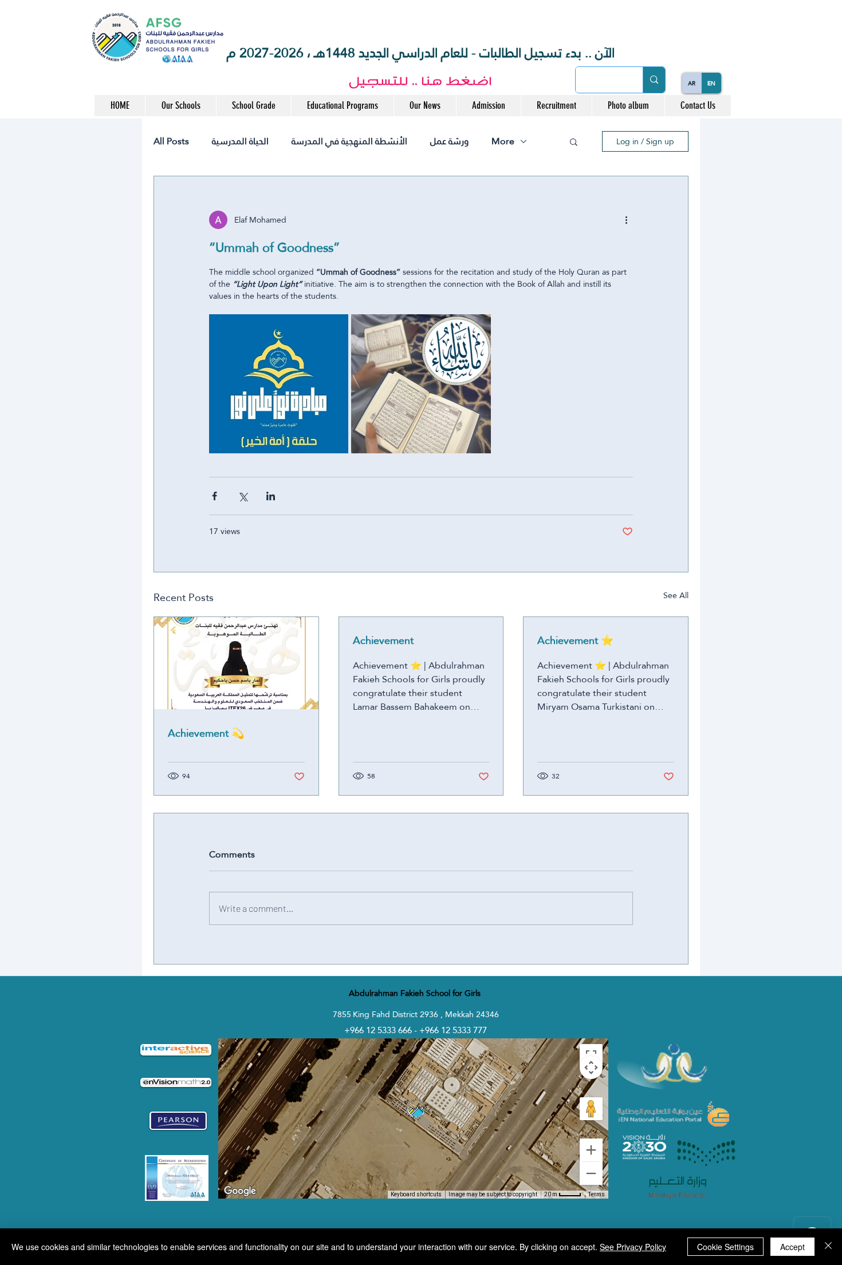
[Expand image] (278, 383)
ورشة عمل (449, 141)
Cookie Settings (725, 1246)
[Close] (828, 1247)
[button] (180, 105)
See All (675, 596)
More (502, 141)
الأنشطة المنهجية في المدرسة (349, 141)
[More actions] (626, 220)
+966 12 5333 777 (453, 1030)
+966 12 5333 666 (379, 1030)
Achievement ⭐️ (575, 640)
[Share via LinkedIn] (270, 496)
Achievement (383, 640)
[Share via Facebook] (214, 496)
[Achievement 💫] (236, 663)
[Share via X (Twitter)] (242, 496)
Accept (792, 1246)
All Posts (171, 141)
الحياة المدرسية (240, 141)
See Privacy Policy (633, 1246)
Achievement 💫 (206, 733)
